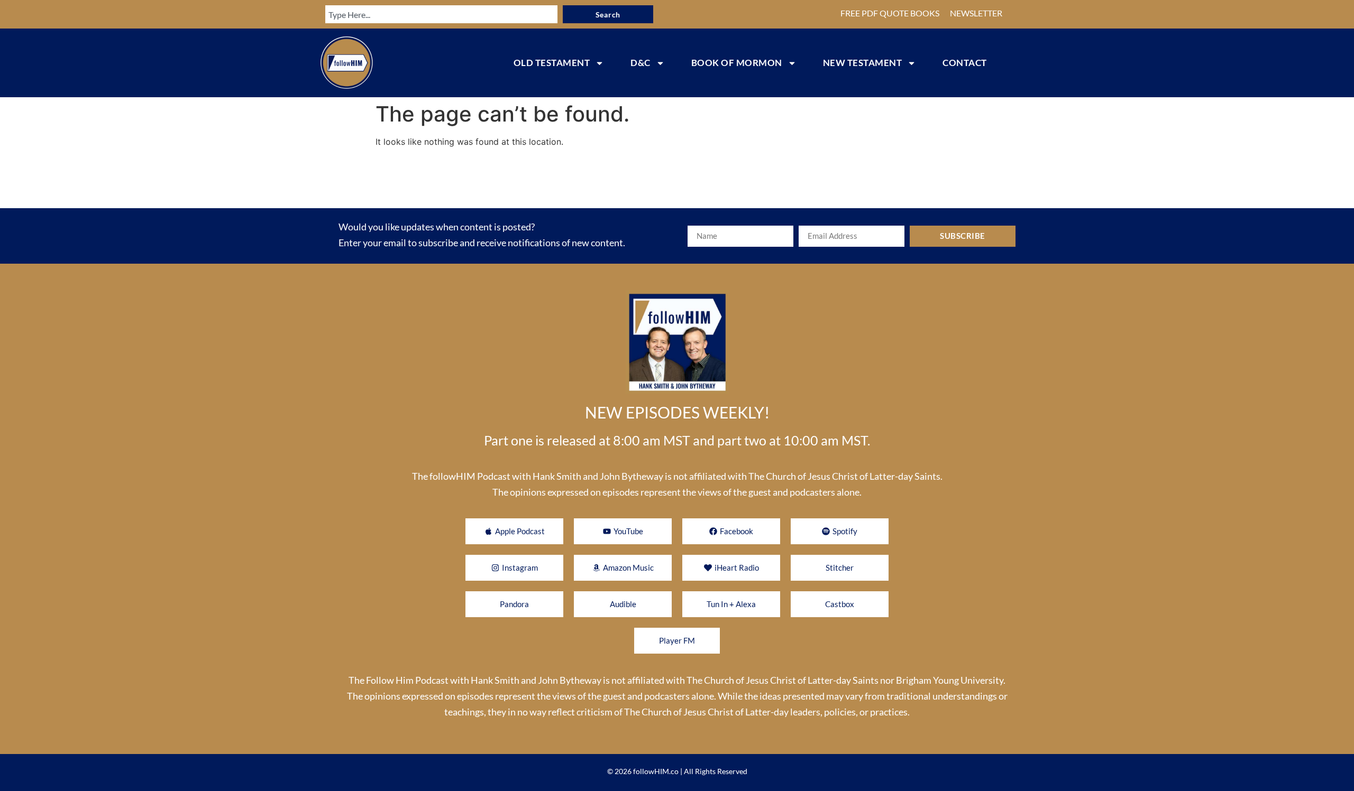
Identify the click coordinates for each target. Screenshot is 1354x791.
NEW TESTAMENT (862, 62)
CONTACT (965, 62)
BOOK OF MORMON (736, 62)
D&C (640, 62)
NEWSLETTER (976, 13)
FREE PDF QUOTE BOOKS (889, 13)
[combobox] (441, 14)
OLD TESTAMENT (552, 62)
